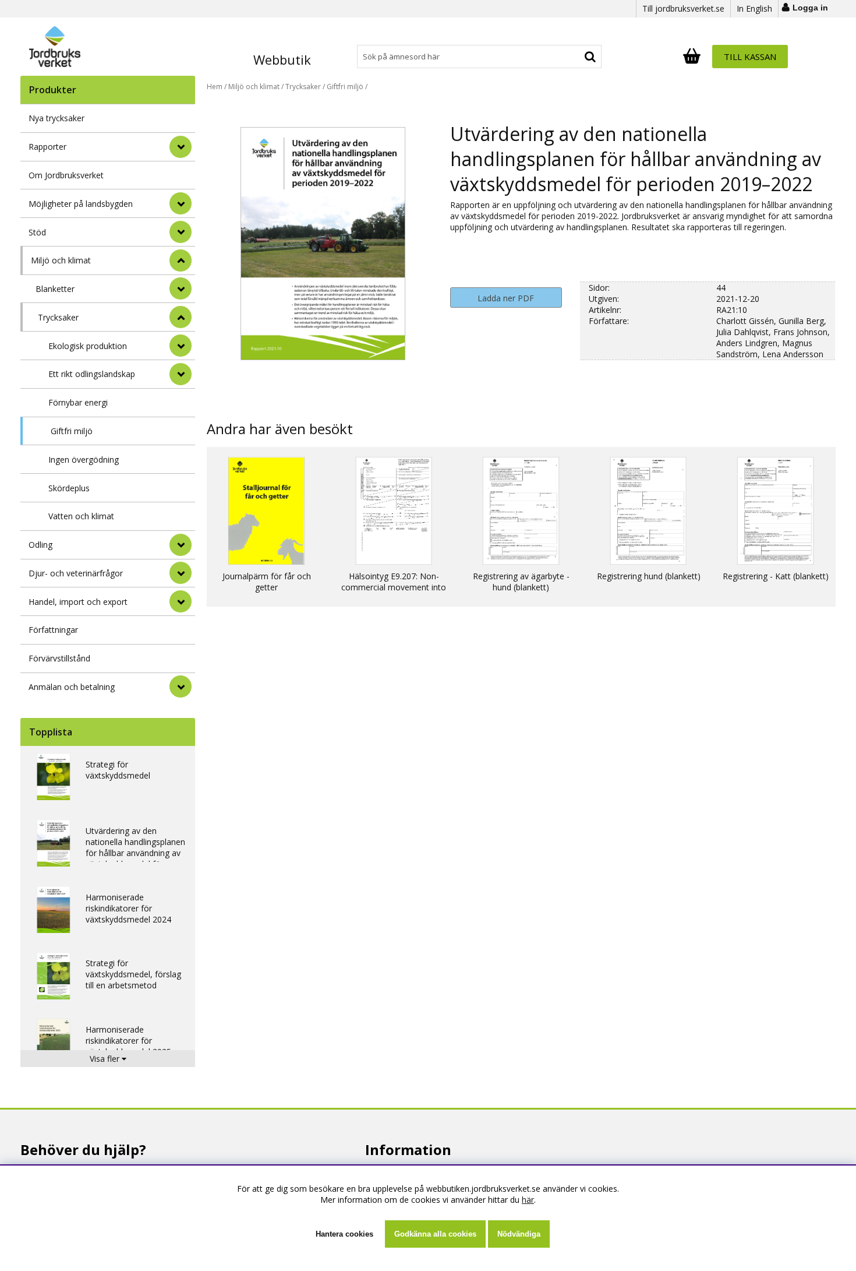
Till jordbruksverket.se (683, 8)
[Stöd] (180, 232)
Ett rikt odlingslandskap (91, 373)
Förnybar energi (78, 402)
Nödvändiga (518, 1234)
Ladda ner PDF (505, 298)
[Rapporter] (180, 147)
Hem (214, 86)
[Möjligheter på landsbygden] (180, 203)
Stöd (37, 232)
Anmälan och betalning (72, 686)
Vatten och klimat (81, 516)
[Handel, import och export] (180, 601)
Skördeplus (69, 488)
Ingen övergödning (83, 459)
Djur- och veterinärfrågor (76, 573)
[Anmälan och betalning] (180, 686)
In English (754, 8)
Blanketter (55, 288)
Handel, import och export (78, 601)
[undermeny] (180, 288)
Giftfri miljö (72, 430)
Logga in (810, 7)
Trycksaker (58, 317)
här (528, 1199)
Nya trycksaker (56, 118)
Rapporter (47, 146)
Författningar (53, 629)
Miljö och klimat (61, 260)
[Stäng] (180, 260)
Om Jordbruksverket (66, 175)
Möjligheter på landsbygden (81, 203)
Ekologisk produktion (87, 345)
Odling (40, 544)
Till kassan (750, 56)
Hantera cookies (344, 1234)
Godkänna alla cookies (435, 1234)
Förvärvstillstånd (59, 658)
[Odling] (180, 545)
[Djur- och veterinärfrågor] (180, 573)
